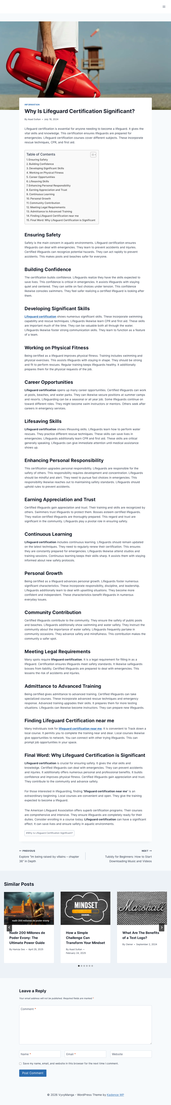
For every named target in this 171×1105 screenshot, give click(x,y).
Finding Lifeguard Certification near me (54, 215)
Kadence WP (115, 1094)
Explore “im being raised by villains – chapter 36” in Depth (49, 856)
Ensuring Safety (38, 159)
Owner (129, 944)
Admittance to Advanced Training (51, 211)
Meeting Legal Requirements (47, 207)
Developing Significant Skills (46, 168)
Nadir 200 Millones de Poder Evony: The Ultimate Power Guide (27, 938)
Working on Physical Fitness (46, 172)
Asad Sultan (34, 119)
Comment (28, 1009)
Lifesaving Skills (39, 181)
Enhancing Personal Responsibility (50, 185)
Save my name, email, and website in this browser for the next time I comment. (71, 1063)
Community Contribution (45, 203)
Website (117, 1054)
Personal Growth (40, 198)
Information (32, 104)
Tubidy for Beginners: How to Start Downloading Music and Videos (128, 856)
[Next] (161, 927)
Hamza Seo (19, 949)
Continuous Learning (41, 194)
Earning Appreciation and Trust (48, 189)
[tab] (79, 966)
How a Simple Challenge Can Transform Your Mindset (85, 938)
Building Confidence (41, 164)
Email (71, 1054)
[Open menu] (164, 6)
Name (26, 1054)
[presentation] (29, 908)
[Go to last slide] (9, 927)
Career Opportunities (42, 177)
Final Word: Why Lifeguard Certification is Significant (62, 220)
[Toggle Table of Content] (91, 155)
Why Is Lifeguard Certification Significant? (49, 833)
